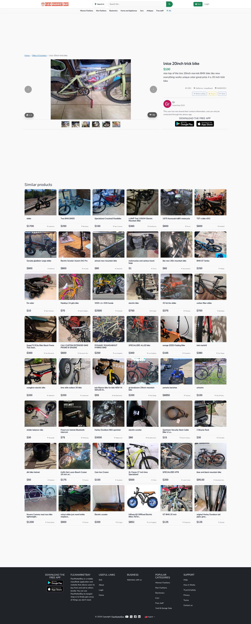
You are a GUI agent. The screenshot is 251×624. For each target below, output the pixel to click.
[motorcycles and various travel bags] (142, 244)
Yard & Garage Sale (163, 608)
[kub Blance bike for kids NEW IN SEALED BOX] (108, 371)
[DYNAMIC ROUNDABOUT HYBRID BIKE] (108, 329)
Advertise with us (134, 579)
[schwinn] (210, 371)
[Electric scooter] (108, 498)
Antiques (150, 11)
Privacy (187, 595)
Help (186, 579)
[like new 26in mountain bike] (176, 244)
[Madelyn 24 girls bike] (74, 287)
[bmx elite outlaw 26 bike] (74, 371)
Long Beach (208, 88)
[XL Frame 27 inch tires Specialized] (142, 456)
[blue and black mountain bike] (210, 456)
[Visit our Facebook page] (135, 616)
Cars (142, 11)
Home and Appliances (129, 11)
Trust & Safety (190, 590)
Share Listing (200, 94)
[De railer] (40, 287)
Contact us (188, 605)
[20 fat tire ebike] (176, 287)
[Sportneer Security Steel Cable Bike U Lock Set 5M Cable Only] (176, 414)
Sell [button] (199, 4)
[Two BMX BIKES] (74, 202)
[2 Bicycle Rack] (210, 414)
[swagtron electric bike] (40, 371)
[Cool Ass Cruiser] (108, 456)
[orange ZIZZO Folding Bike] (176, 329)
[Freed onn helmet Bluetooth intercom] (74, 414)
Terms (186, 600)
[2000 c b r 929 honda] (108, 287)
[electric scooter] (142, 414)
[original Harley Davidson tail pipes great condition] (210, 498)
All (170, 11)
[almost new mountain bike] (108, 244)
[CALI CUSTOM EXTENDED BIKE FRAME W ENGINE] (74, 329)
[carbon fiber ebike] (210, 287)
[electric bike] (142, 287)
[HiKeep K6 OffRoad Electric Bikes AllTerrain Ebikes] (142, 498)
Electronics (113, 11)
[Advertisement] (125, 33)
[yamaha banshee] (176, 371)
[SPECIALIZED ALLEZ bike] (142, 329)
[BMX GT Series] (210, 244)
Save (223, 94)
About (101, 585)
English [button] (150, 617)
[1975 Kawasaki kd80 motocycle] (176, 202)
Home (27, 55)
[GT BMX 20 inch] (176, 498)
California (199, 88)
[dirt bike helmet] (40, 456)
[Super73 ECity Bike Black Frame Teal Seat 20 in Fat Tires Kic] (40, 329)
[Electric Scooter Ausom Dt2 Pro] (74, 244)
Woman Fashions (86, 11)
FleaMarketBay (117, 616)
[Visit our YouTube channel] (127, 616)
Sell (100, 579)
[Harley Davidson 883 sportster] (108, 414)
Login (207, 4)
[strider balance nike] (40, 414)
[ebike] (40, 202)
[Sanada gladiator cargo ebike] (40, 244)
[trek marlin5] (210, 329)
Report (213, 94)
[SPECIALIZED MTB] (176, 456)
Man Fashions (101, 11)
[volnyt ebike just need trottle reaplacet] (74, 498)
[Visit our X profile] (131, 616)
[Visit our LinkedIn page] (139, 616)
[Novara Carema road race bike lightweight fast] (40, 498)
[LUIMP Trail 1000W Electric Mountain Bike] (142, 202)
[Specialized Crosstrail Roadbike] (108, 202)
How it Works (189, 585)
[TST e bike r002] (210, 202)
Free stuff (159, 11)
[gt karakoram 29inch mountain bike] (142, 371)
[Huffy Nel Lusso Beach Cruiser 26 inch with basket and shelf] (74, 456)
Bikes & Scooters (39, 55)
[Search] (169, 4)
